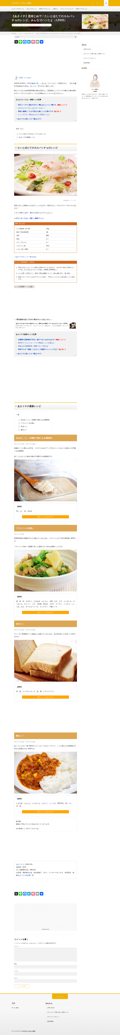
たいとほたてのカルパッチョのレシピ (31, 134)
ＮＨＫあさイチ (32, 83)
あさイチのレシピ (32, 8)
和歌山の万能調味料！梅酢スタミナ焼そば (33, 346)
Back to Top (60, 997)
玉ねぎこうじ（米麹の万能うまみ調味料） (35, 420)
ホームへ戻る (15, 1007)
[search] (75, 37)
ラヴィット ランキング (67, 8)
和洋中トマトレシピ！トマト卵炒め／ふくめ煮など (36, 343)
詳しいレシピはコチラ (45, 517)
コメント (16, 946)
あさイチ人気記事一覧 (26, 875)
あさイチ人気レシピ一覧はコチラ (29, 119)
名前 (15, 963)
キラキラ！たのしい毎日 (28, 1031)
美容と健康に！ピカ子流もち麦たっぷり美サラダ (35, 111)
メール (16, 971)
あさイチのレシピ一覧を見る (26, 257)
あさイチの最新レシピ (26, 137)
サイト (16, 978)
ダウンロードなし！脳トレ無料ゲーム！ (30, 218)
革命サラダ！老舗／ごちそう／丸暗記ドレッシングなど (38, 349)
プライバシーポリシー (90, 58)
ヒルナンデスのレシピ (18, 8)
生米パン (23, 426)
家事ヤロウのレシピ (44, 8)
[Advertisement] (45, 61)
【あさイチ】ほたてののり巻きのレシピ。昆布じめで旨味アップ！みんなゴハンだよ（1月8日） (41, 323)
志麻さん (55, 8)
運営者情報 (87, 63)
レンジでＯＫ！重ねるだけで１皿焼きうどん (34, 114)
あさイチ (47, 25)
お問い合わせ (87, 49)
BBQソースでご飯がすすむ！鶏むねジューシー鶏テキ (37, 105)
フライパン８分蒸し (27, 423)
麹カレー (23, 430)
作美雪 (95, 91)
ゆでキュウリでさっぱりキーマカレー (31, 108)
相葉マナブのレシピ (81, 8)
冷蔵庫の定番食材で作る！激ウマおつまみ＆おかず (36, 339)
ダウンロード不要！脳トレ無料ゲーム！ (95, 53)
